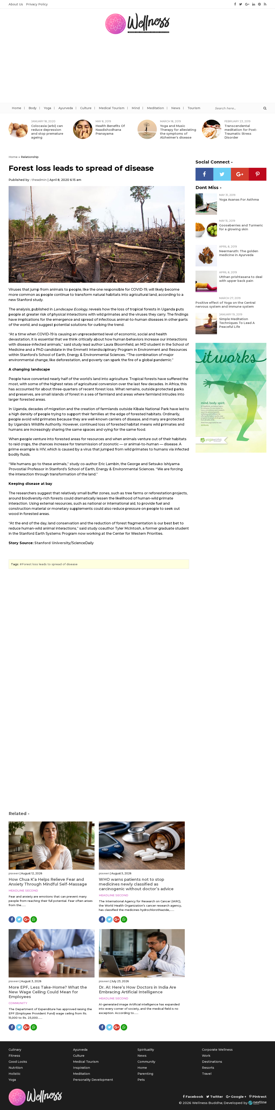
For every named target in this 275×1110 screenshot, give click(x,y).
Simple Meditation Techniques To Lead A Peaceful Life (237, 323)
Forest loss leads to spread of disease (50, 564)
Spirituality (146, 1050)
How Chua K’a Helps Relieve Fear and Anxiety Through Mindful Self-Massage (48, 882)
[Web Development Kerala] (257, 1103)
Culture (86, 108)
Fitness (14, 1056)
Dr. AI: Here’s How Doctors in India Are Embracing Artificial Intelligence (137, 989)
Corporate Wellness (217, 1050)
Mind (136, 108)
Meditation (155, 108)
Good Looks (18, 1062)
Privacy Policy (37, 4)
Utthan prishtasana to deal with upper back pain (240, 279)
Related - (19, 813)
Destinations (212, 1062)
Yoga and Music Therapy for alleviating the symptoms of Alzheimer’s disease (178, 131)
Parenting (145, 1074)
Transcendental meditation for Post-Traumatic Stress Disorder (241, 131)
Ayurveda (65, 108)
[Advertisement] (137, 71)
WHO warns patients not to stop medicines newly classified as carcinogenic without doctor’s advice (136, 884)
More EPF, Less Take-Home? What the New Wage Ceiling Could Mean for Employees (48, 992)
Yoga (47, 108)
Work (206, 1056)
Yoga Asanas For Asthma (239, 200)
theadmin (39, 180)
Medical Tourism (111, 108)
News (175, 108)
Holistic (14, 1074)
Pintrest (259, 1097)
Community (18, 1003)
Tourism (194, 108)
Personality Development (93, 1080)
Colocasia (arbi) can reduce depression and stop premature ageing (47, 131)
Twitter (216, 1097)
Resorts (208, 1068)
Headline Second (23, 890)
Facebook (194, 1097)
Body (33, 108)
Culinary (15, 1050)
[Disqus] (99, 631)
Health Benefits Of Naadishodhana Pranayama (110, 130)
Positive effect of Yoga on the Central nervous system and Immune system (225, 304)
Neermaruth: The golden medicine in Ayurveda (238, 253)
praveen (14, 873)
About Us (16, 4)
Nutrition (16, 1068)
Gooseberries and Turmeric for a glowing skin (241, 227)
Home (16, 108)
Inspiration (81, 1068)
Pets (141, 1080)
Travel (206, 1074)
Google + (238, 1097)
